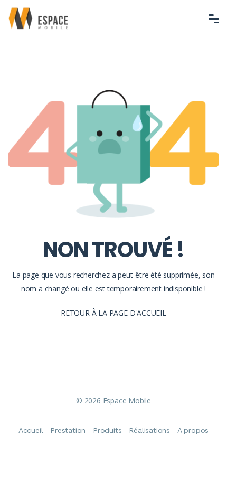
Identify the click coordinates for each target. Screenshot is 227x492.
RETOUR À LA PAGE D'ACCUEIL (113, 313)
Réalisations (149, 430)
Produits (107, 430)
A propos (193, 430)
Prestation (68, 430)
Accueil (30, 430)
